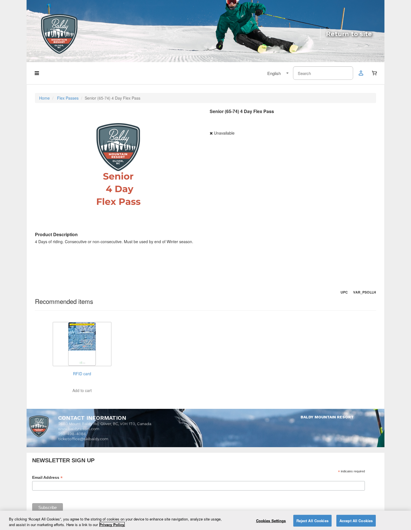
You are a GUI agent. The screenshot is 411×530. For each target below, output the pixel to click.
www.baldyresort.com (78, 428)
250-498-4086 (72, 433)
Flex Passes (68, 98)
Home (44, 98)
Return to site (349, 34)
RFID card (82, 373)
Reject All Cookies (312, 520)
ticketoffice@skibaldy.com (83, 439)
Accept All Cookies (356, 520)
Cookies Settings (271, 520)
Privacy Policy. (112, 524)
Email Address (47, 477)
